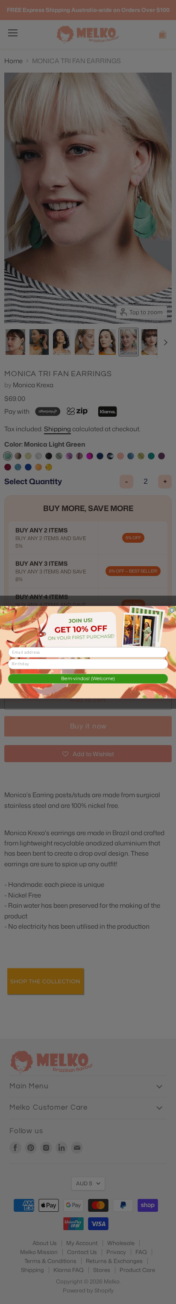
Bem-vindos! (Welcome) (87, 678)
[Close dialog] (172, 610)
